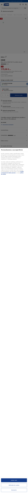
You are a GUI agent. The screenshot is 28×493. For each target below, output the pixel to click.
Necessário (14, 490)
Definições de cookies (14, 485)
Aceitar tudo (14, 480)
